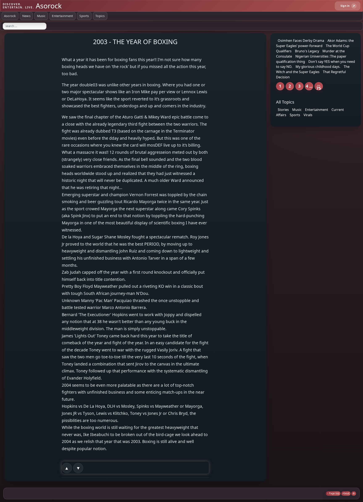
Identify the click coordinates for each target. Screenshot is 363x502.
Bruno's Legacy (307, 51)
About (345, 493)
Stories (283, 109)
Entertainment (62, 16)
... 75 (318, 86)
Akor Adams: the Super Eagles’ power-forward (315, 43)
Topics (100, 16)
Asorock (10, 16)
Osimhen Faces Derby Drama (301, 40)
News (26, 16)
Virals (308, 115)
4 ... (309, 86)
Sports (84, 16)
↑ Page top (333, 493)
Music (41, 16)
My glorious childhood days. (318, 66)
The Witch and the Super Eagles (313, 69)
